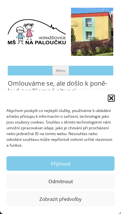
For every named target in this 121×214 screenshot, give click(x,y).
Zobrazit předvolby (60, 199)
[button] (111, 98)
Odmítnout (60, 181)
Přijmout (60, 163)
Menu (61, 70)
